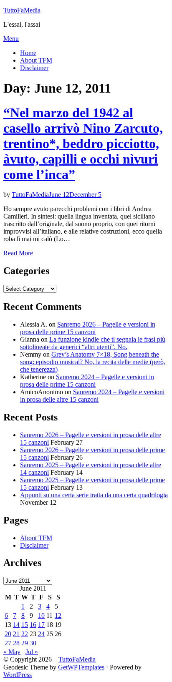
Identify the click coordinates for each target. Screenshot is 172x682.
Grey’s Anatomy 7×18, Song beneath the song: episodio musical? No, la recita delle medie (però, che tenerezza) (92, 362)
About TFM (36, 60)
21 (16, 633)
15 (24, 624)
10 (41, 615)
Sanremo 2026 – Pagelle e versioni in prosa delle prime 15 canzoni (87, 328)
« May (11, 651)
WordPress (17, 674)
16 (33, 624)
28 (16, 643)
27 (8, 643)
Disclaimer (34, 67)
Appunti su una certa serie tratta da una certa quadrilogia (94, 494)
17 (41, 624)
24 (41, 633)
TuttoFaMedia (21, 10)
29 (24, 643)
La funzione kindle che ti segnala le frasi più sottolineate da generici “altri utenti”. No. (92, 343)
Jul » (31, 651)
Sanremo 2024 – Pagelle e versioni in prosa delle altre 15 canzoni (92, 395)
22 (24, 633)
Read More (18, 253)
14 (16, 624)
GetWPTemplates (81, 667)
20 (8, 633)
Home (28, 52)
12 (58, 615)
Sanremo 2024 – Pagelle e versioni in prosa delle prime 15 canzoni (87, 380)
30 (33, 643)
